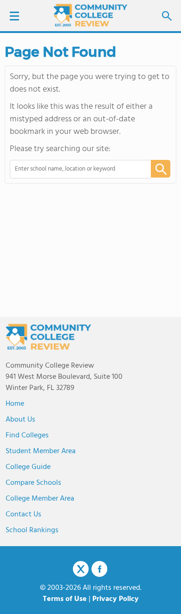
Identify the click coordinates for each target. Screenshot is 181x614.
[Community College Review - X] (81, 569)
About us (20, 419)
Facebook (99, 569)
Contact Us (23, 514)
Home (15, 403)
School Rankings (32, 530)
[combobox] (74, 169)
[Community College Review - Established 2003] (90, 15)
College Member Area (40, 498)
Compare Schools (33, 483)
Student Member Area (41, 451)
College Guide (28, 467)
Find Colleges (27, 435)
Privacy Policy (115, 599)
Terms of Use (65, 599)
